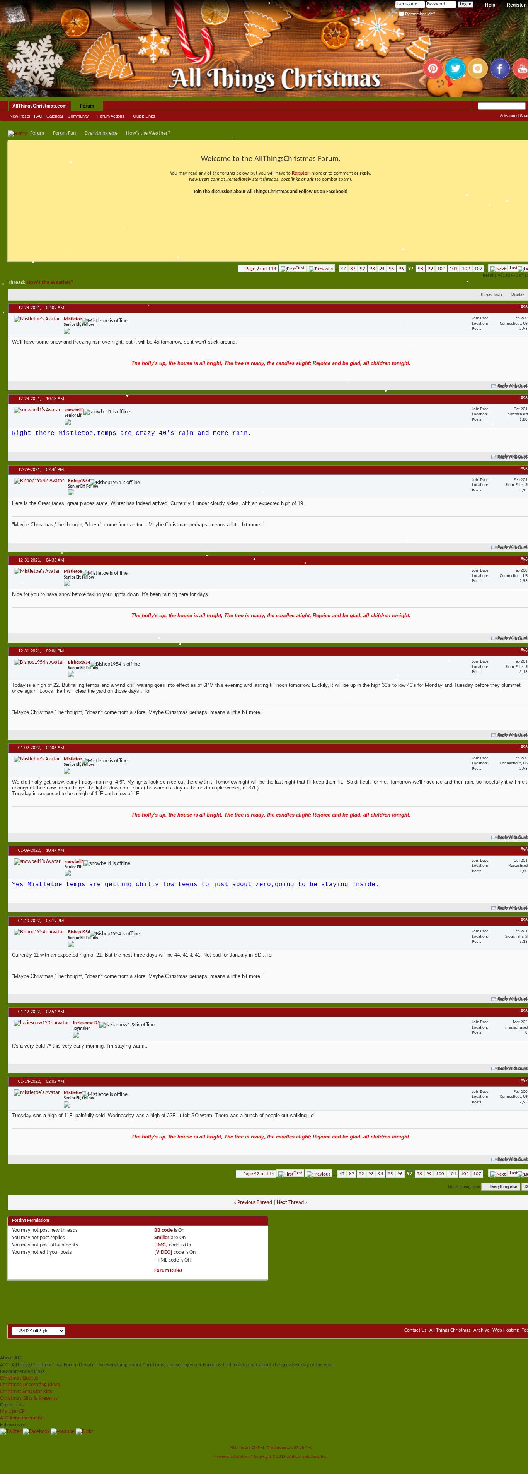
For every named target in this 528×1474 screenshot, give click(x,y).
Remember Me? (419, 14)
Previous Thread (254, 1202)
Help (490, 5)
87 (353, 268)
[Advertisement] (270, 1301)
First (300, 267)
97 (411, 268)
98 (420, 268)
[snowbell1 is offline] (37, 410)
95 (391, 268)
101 (454, 268)
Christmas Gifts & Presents (28, 1398)
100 (441, 268)
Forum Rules (168, 1271)
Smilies (162, 1238)
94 (382, 268)
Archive (481, 1330)
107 (478, 268)
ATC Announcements (22, 1418)
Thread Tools (491, 295)
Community (78, 116)
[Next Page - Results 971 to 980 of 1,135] (498, 268)
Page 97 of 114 (260, 268)
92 (362, 268)
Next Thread (290, 1202)
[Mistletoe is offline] (37, 319)
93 (372, 268)
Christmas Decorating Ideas (30, 1385)
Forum (87, 106)
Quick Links (144, 116)
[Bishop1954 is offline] (39, 481)
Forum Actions (110, 116)
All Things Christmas (449, 1330)
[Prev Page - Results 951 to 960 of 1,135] (321, 268)
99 (430, 268)
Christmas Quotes (19, 1378)
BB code (163, 1230)
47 (343, 268)
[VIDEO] (163, 1252)
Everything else (101, 133)
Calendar (54, 116)
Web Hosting (505, 1330)
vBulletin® (244, 1457)
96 (401, 268)
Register (300, 173)
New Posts (20, 116)
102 (466, 268)
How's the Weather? (50, 283)
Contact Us (415, 1330)
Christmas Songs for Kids (26, 1392)
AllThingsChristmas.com (39, 106)
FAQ (38, 116)
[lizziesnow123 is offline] (41, 1023)
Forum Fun (64, 133)
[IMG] (161, 1245)
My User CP (12, 1411)
